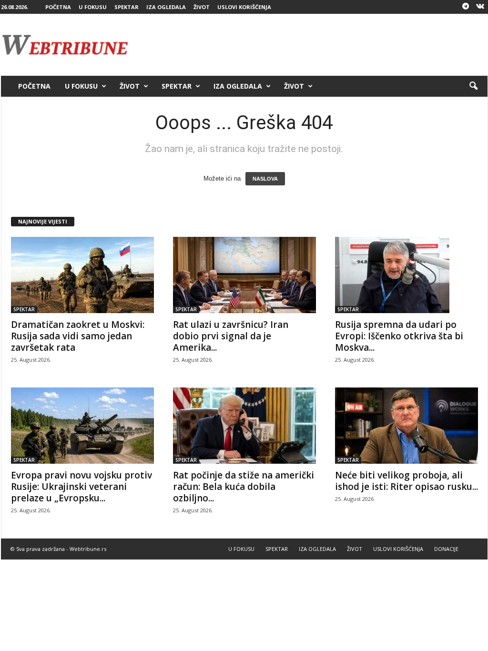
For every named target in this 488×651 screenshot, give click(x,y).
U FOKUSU (93, 6)
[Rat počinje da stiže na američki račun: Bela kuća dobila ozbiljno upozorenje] (244, 425)
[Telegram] (465, 7)
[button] (473, 86)
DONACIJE (446, 548)
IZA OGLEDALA (166, 6)
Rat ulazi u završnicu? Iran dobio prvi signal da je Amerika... (230, 336)
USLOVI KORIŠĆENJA (244, 6)
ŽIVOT (201, 6)
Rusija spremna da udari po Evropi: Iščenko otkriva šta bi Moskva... (399, 336)
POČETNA (58, 6)
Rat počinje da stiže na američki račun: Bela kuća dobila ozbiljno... (243, 486)
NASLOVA (265, 179)
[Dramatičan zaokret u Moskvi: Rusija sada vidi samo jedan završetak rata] (82, 275)
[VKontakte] (480, 7)
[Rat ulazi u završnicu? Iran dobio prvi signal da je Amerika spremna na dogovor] (244, 275)
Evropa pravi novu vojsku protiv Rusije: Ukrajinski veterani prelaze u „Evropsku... (81, 486)
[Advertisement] (314, 44)
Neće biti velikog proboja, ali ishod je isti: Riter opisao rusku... (406, 481)
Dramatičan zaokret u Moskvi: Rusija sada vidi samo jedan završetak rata (77, 336)
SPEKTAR (126, 6)
